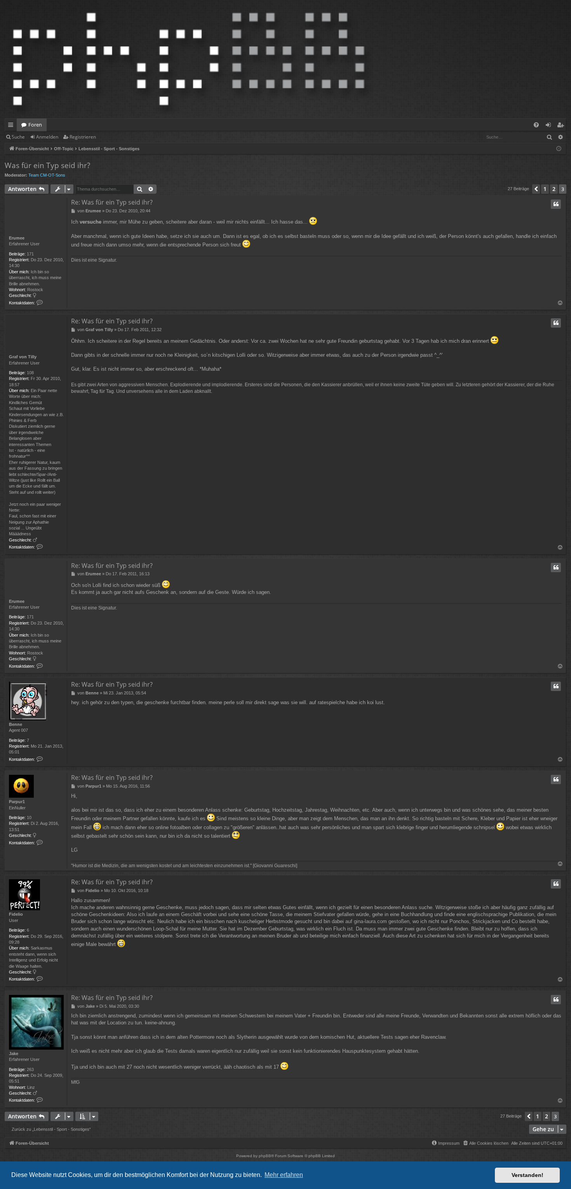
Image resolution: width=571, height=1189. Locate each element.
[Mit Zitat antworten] (556, 204)
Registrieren (83, 137)
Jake (13, 1053)
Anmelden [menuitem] (549, 126)
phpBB (265, 1156)
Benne (15, 724)
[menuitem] (536, 124)
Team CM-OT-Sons (46, 175)
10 (29, 817)
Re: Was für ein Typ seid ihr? (112, 202)
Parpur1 (17, 801)
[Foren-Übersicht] (189, 59)
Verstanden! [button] (527, 1175)
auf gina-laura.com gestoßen (377, 921)
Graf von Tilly (23, 356)
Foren (35, 124)
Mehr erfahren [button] (284, 1175)
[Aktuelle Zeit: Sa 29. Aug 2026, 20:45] (558, 148)
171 (30, 254)
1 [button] (545, 189)
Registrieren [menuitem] (561, 126)
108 (30, 372)
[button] (536, 189)
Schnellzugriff (12, 126)
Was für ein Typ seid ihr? (47, 165)
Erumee (16, 238)
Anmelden (47, 137)
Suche (18, 137)
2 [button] (553, 189)
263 (30, 1069)
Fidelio (16, 914)
